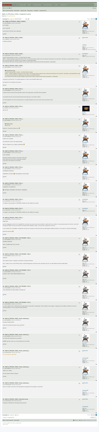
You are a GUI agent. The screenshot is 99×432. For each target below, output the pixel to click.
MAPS (29, 5)
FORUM (95, 3)
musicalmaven (85, 53)
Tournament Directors (11, 16)
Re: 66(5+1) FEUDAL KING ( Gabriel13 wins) (15, 399)
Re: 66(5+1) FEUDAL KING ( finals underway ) (16, 318)
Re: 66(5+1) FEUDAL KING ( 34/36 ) (14, 21)
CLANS (56, 5)
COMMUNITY (63, 5)
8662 (86, 359)
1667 (86, 55)
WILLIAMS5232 (85, 28)
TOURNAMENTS (47, 5)
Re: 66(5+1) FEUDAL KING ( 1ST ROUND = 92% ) (17, 238)
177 (85, 113)
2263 (86, 30)
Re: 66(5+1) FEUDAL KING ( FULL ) (13, 88)
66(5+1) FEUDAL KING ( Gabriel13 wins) (16, 14)
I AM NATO (7, 39)
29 (85, 46)
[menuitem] (10, 8)
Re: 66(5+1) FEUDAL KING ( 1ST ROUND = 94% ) (17, 254)
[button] (91, 19)
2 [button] (94, 19)
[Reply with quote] (79, 22)
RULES (95, 5)
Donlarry (6, 107)
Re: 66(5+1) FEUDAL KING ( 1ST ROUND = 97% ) (17, 270)
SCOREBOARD (37, 5)
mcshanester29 (85, 358)
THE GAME (23, 5)
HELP (96, 4)
